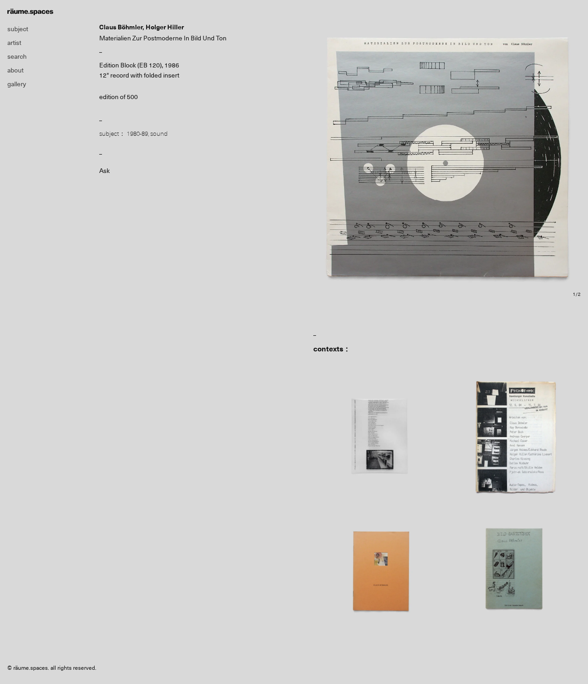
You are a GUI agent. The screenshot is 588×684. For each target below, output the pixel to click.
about (15, 70)
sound (159, 133)
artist (14, 43)
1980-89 (137, 133)
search (17, 56)
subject (17, 29)
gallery (16, 84)
